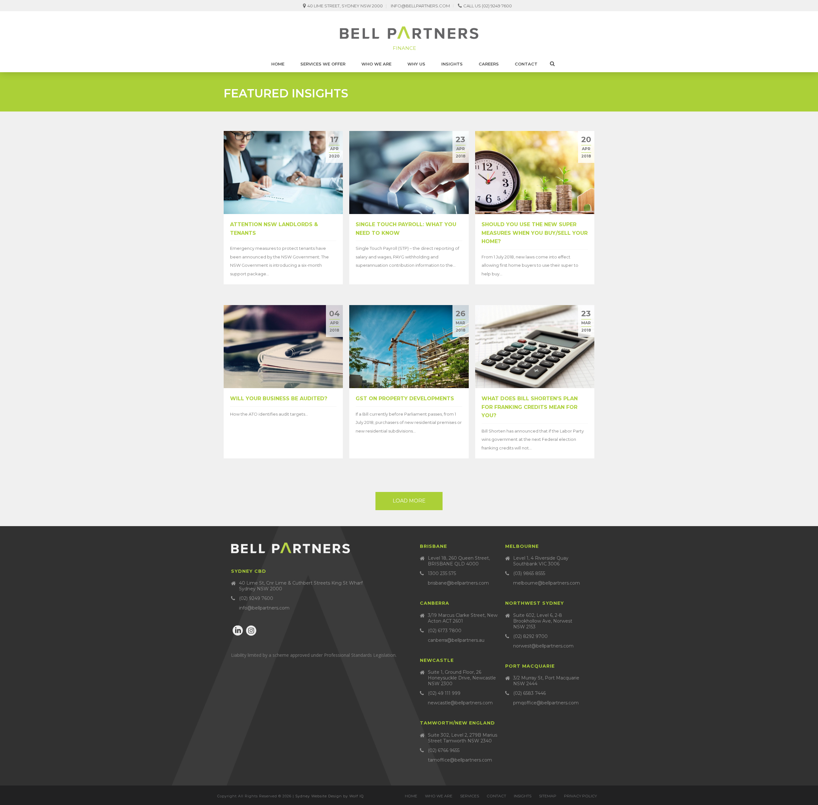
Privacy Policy (580, 795)
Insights (452, 63)
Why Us (416, 63)
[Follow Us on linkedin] (238, 630)
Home (277, 63)
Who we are (376, 63)
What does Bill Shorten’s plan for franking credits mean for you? (530, 406)
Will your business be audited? (278, 398)
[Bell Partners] (409, 33)
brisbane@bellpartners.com (458, 583)
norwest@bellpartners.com (543, 646)
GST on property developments (405, 398)
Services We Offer (322, 63)
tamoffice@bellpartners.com (460, 760)
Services (469, 795)
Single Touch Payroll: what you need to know (406, 228)
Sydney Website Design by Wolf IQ (329, 796)
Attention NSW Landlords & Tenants (274, 228)
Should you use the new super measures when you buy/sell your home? (535, 232)
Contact (526, 63)
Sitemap (547, 795)
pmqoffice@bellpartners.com (546, 703)
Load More (409, 501)
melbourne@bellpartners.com (546, 583)
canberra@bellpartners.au (456, 640)
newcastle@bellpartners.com (460, 703)
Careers (489, 63)
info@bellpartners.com (420, 5)
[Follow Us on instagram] (251, 630)
